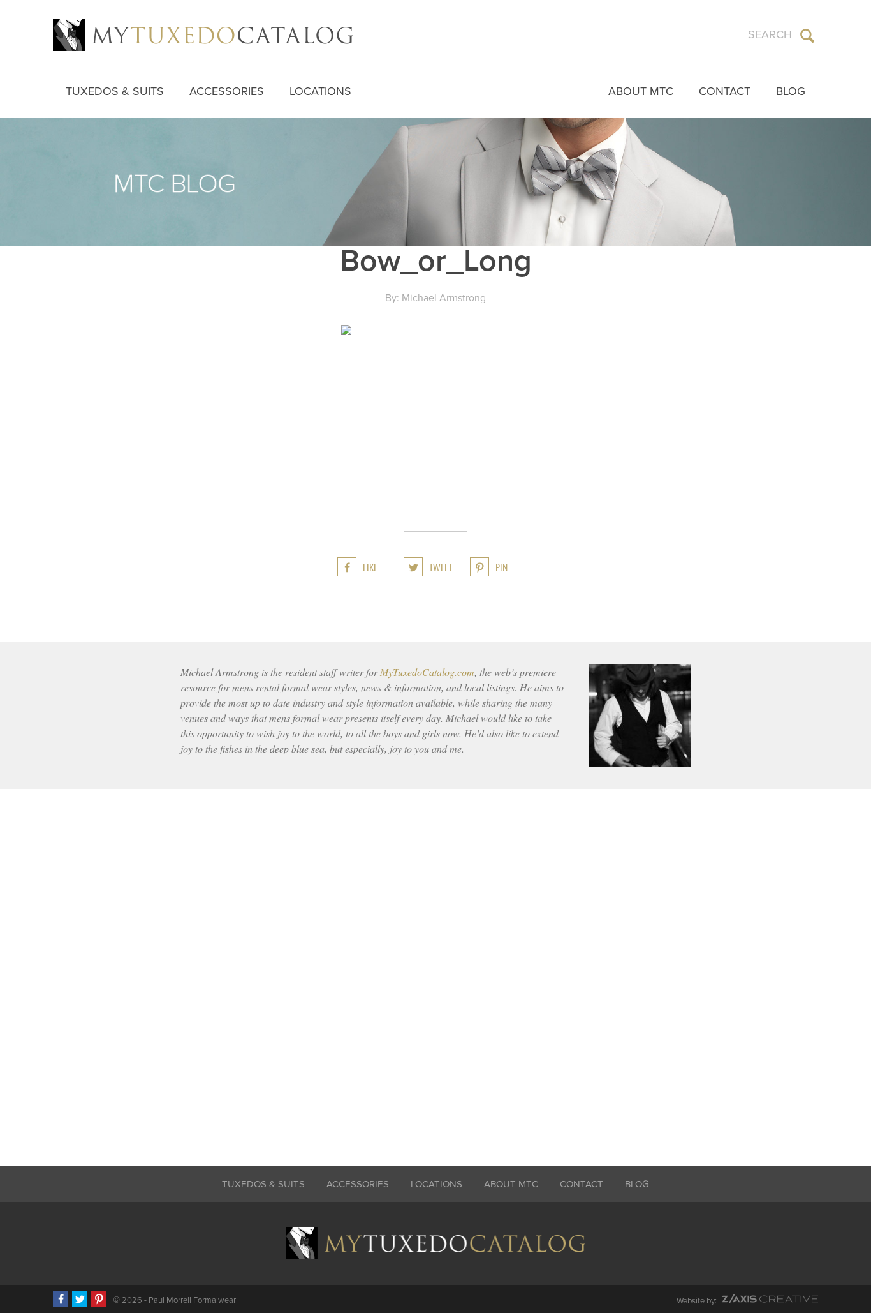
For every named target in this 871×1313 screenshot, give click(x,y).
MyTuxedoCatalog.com (427, 672)
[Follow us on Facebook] (60, 1299)
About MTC (640, 91)
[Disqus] (435, 969)
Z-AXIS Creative (770, 1298)
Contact (724, 91)
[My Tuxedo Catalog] (203, 35)
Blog (790, 91)
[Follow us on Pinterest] (98, 1299)
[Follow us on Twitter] (79, 1299)
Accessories (226, 91)
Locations (320, 91)
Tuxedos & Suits (115, 91)
